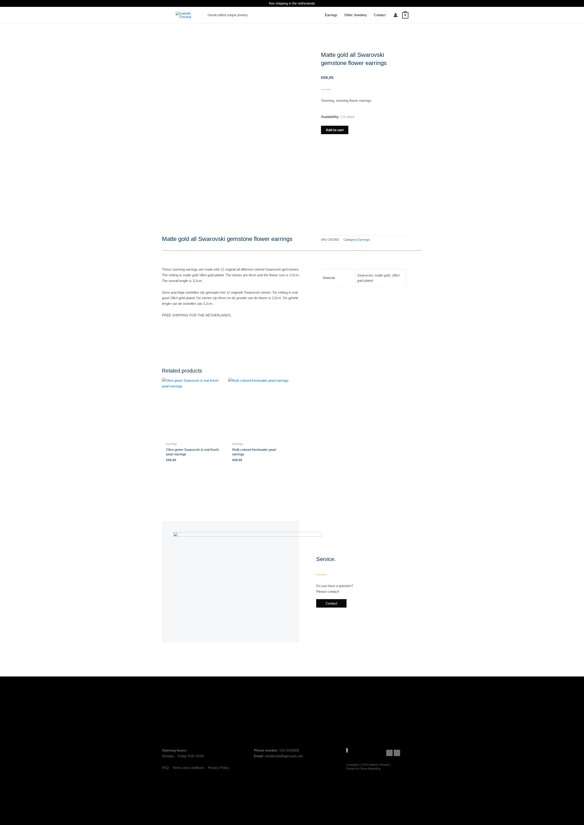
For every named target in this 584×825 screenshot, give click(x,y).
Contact (380, 15)
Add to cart (335, 130)
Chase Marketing (370, 768)
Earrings (331, 15)
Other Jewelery (355, 15)
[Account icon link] (396, 15)
